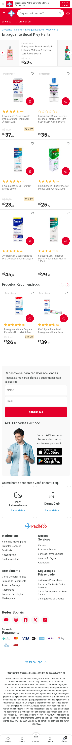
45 (8, 274)
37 (8, 135)
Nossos (44, 537)
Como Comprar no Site (14, 576)
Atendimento (11, 570)
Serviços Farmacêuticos (50, 554)
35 (44, 135)
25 (44, 204)
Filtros (7, 21)
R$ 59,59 (7, 129)
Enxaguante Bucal (34, 29)
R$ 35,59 (8, 337)
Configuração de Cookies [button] (51, 598)
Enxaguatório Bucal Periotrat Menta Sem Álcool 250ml (53, 187)
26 (10, 342)
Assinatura (44, 562)
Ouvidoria (7, 550)
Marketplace (8, 598)
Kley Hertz (52, 29)
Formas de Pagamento (14, 581)
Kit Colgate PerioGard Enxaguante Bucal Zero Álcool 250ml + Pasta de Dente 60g (51, 330)
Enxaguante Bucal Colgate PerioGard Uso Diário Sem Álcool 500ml (16, 119)
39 (44, 342)
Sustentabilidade (11, 559)
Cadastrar (36, 412)
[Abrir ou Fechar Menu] (4, 13)
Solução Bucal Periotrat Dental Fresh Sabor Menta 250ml (52, 258)
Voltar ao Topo (34, 662)
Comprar (27, 101)
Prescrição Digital (47, 558)
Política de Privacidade (50, 580)
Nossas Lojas (9, 554)
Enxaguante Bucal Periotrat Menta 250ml (16, 187)
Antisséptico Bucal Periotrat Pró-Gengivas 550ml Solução (17, 257)
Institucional (10, 535)
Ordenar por (24, 21)
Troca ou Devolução (12, 594)
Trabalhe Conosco (11, 546)
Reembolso (8, 589)
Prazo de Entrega (11, 585)
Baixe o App (65, 4)
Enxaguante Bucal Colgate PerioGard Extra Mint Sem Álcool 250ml (18, 330)
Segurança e (46, 572)
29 (44, 274)
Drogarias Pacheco (12, 29)
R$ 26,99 (7, 199)
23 (8, 204)
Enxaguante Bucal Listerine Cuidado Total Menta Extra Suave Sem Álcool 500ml (52, 119)
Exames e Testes (47, 549)
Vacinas (42, 545)
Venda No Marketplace (14, 541)
